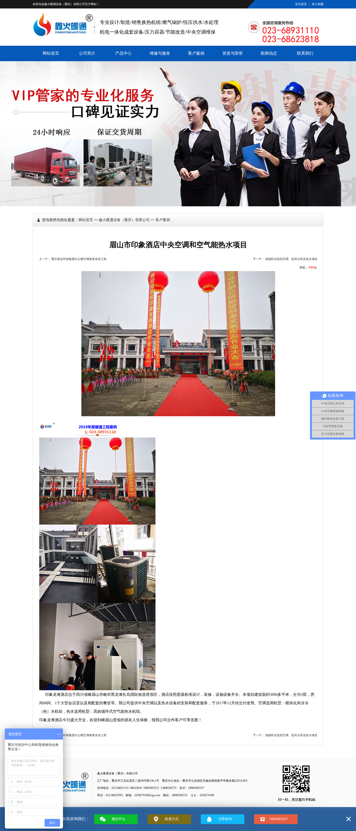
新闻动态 (269, 53)
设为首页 (301, 4)
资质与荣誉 (232, 53)
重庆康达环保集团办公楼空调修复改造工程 (79, 259)
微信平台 (118, 819)
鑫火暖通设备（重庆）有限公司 (64, 4)
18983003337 (278, 819)
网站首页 (51, 53)
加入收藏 (317, 4)
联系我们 (305, 53)
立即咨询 (225, 819)
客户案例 (196, 53)
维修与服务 (160, 53)
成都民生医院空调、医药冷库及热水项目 (291, 259)
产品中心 (123, 53)
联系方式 (171, 819)
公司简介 (87, 53)
